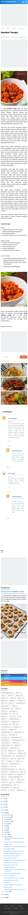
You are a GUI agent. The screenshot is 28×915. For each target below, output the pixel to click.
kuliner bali (4, 737)
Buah (3, 703)
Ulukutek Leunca (8, 887)
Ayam (17, 695)
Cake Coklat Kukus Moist (10, 858)
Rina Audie (11, 473)
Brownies (20, 700)
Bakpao (4, 698)
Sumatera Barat (6, 785)
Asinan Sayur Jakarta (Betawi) (12, 856)
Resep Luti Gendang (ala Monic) (12, 873)
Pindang (9, 761)
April (5, 832)
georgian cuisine (13, 719)
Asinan (10, 695)
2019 (4, 804)
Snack (19, 779)
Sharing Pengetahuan (14, 777)
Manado (17, 745)
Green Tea (14, 721)
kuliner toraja (5, 742)
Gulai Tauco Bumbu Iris (8, 375)
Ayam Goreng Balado (9, 875)
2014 (4, 897)
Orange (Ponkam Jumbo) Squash (13, 885)
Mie (2, 750)
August (6, 824)
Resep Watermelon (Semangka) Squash (14, 860)
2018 (4, 807)
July (5, 826)
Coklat (3, 711)
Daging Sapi (5, 714)
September (7, 821)
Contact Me (13, 711)
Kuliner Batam (15, 737)
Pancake (4, 758)
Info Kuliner (16, 727)
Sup (15, 785)
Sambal (16, 37)
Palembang (19, 756)
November (7, 817)
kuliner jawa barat (17, 740)
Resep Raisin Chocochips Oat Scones (14, 851)
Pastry (19, 758)
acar (17, 692)
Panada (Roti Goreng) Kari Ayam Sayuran (15, 846)
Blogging (11, 700)
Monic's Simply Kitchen (18, 912)
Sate (21, 771)
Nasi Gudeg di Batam (9, 849)
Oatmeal (20, 753)
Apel (3, 695)
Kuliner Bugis (5, 740)
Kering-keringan (6, 732)
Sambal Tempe (8, 844)
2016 (4, 813)
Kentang (11, 729)
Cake (14, 706)
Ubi (12, 790)
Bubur (10, 703)
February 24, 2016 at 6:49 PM (18, 420)
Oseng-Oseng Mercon (10, 867)
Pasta (11, 758)
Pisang (17, 761)
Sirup (12, 779)
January (6, 891)
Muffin (19, 750)
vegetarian (20, 790)
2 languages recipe (7, 692)
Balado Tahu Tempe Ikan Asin (9, 403)
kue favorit (12, 735)
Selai (3, 777)
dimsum (4, 716)
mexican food (13, 748)
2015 (4, 894)
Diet (14, 714)
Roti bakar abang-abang (8, 769)
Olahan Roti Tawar (6, 756)
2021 (4, 798)
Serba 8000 (7, 882)
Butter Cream (5, 706)
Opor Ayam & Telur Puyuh (10, 862)
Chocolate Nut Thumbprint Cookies (12, 591)
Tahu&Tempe (22, 37)
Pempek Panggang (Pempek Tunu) (13, 853)
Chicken (17, 708)
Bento (19, 698)
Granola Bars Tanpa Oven (11, 865)
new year (11, 753)
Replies (9, 446)
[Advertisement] (14, 15)
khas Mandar (17, 732)
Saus (3, 774)
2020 (4, 801)
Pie (2, 761)
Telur (15, 787)
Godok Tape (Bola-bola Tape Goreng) (14, 889)
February (6, 836)
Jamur (3, 729)
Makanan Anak (5, 745)
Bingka (3, 700)
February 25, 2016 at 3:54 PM (18, 498)
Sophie (3, 782)
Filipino (3, 719)
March (6, 834)
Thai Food (4, 790)
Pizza (3, 763)
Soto (11, 782)
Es (18, 716)
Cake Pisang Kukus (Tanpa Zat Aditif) (14, 878)
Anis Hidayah (12, 418)
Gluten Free (5, 721)
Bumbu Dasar (19, 703)
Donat (11, 716)
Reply (9, 441)
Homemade (5, 724)
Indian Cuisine (5, 727)
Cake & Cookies (6, 708)
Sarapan (13, 771)
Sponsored (19, 782)
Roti (12, 766)
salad (20, 769)
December (7, 815)
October (6, 819)
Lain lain (15, 742)
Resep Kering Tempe (7, 389)
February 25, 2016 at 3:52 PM (18, 452)
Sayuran (11, 774)
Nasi (3, 753)
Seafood (20, 774)
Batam (12, 698)
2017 (4, 810)
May (5, 830)
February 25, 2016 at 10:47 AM (18, 475)
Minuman (10, 750)
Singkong (4, 779)
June (5, 828)
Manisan (4, 748)
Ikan (14, 724)
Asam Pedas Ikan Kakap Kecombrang (14, 842)
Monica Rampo (17, 451)
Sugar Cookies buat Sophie (11, 880)
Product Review (13, 763)
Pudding (4, 766)
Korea (3, 735)
